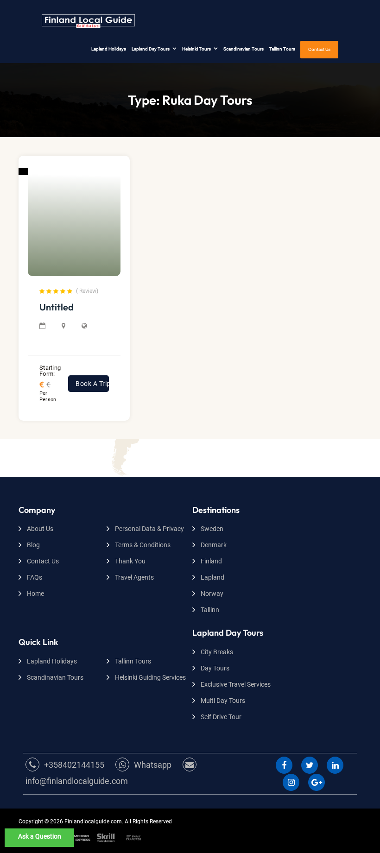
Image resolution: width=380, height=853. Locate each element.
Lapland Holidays (108, 48)
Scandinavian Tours (243, 48)
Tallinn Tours (282, 48)
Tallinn (210, 609)
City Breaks (217, 652)
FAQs (34, 577)
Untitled (56, 307)
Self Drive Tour (221, 716)
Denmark (214, 545)
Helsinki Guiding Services (150, 677)
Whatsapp (152, 765)
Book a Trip (92, 383)
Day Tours (215, 668)
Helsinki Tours (196, 48)
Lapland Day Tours (151, 48)
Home (35, 593)
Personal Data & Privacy (149, 528)
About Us (40, 528)
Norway (212, 593)
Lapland (212, 577)
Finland (211, 561)
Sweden (212, 528)
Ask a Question (39, 836)
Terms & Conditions (143, 545)
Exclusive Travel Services (236, 684)
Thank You (130, 561)
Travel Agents (134, 577)
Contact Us (319, 49)
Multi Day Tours (223, 700)
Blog (33, 545)
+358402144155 (74, 765)
